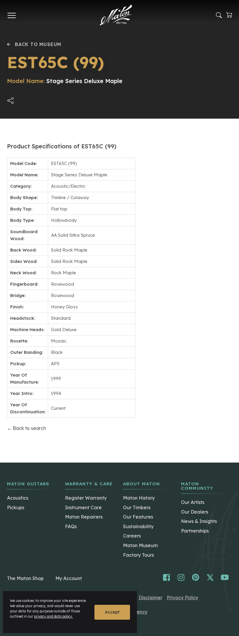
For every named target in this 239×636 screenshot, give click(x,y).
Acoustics (17, 498)
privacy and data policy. (53, 616)
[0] (229, 15)
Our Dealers (194, 512)
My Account (68, 578)
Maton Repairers (84, 517)
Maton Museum (140, 545)
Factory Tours (138, 555)
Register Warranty (86, 498)
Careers (132, 536)
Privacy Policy (182, 597)
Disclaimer (150, 597)
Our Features (138, 517)
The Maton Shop (25, 578)
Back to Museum (38, 44)
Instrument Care (83, 507)
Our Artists (192, 502)
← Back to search (26, 428)
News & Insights (199, 521)
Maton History (139, 498)
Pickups (15, 507)
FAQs (71, 526)
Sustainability (138, 526)
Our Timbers (136, 507)
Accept (112, 612)
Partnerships (195, 531)
